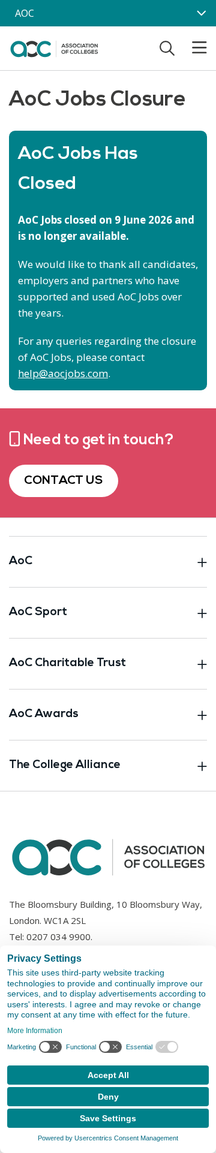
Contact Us (63, 481)
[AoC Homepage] (54, 47)
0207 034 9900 (58, 937)
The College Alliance (65, 765)
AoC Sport (38, 612)
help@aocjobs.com (63, 373)
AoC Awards (44, 714)
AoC (20, 561)
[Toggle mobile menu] (192, 48)
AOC (24, 13)
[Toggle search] (167, 48)
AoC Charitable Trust (67, 663)
